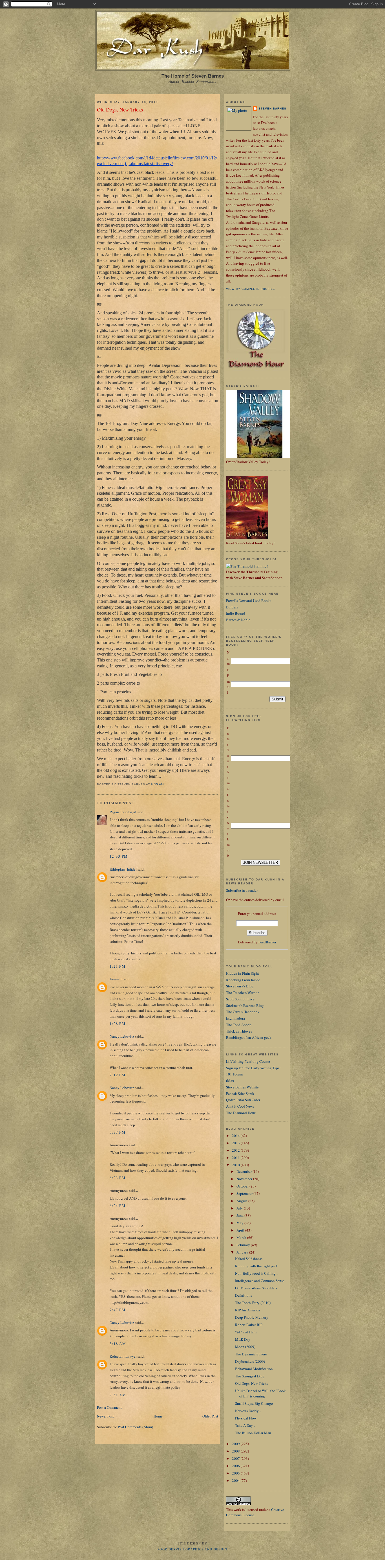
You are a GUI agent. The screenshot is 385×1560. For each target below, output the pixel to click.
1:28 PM (117, 1023)
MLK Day (242, 1339)
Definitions (243, 1295)
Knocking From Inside (243, 979)
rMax (230, 1080)
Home (158, 1416)
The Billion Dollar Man (253, 1432)
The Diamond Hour (240, 1112)
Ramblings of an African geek (248, 1037)
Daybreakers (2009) (250, 1361)
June (240, 1215)
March (241, 1237)
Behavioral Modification (254, 1368)
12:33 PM (119, 856)
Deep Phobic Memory (251, 1317)
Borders (232, 607)
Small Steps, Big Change (254, 1403)
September (244, 1193)
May (240, 1222)
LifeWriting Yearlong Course (248, 1061)
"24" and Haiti (246, 1332)
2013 (236, 1142)
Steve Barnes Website (242, 1087)
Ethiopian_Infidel (123, 869)
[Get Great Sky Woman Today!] (247, 537)
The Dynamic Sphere (251, 1354)
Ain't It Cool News (240, 1106)
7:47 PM (117, 1309)
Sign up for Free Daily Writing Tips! (253, 1067)
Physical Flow (245, 1418)
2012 (236, 1150)
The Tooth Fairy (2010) (253, 1302)
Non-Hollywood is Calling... (256, 1273)
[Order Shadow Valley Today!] (260, 456)
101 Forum (234, 1074)
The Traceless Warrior (242, 992)
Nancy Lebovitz (122, 1036)
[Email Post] (165, 784)
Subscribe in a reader (242, 890)
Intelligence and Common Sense (259, 1280)
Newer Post (105, 1416)
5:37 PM (117, 1132)
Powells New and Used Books (248, 600)
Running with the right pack (256, 1265)
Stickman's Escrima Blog (245, 1005)
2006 (236, 1465)
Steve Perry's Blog (240, 986)
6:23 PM (117, 1177)
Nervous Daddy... (248, 1410)
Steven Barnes (272, 108)
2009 (236, 1443)
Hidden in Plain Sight (242, 973)
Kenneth (116, 978)
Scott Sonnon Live (240, 999)
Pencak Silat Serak (240, 1093)
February (243, 1244)
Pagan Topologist (123, 811)
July (240, 1208)
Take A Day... (245, 1425)
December (244, 1171)
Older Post (210, 1416)
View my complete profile (250, 288)
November (244, 1178)
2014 (236, 1135)
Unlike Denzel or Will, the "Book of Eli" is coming (260, 1393)
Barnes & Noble (238, 619)
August (242, 1200)
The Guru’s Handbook (243, 1011)
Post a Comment (109, 1407)
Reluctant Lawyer (123, 1356)
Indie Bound (235, 613)
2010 (236, 1164)
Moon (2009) (245, 1346)
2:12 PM (117, 1074)
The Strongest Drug (250, 1376)
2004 (236, 1480)
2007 (236, 1458)
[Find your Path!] (247, 566)
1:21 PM (117, 966)
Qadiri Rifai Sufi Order (243, 1099)
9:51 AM (118, 1394)
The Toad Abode (238, 1024)
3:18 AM (118, 1343)
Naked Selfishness (248, 1258)
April (240, 1230)
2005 (236, 1473)
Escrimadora (235, 1018)
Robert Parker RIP (248, 1324)
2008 (236, 1451)
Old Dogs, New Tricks (120, 109)
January (242, 1252)
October (242, 1186)
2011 (236, 1157)
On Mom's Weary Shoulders (256, 1287)
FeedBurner (267, 942)
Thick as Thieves (239, 1031)
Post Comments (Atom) (135, 1426)
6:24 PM (117, 1205)
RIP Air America (247, 1310)
